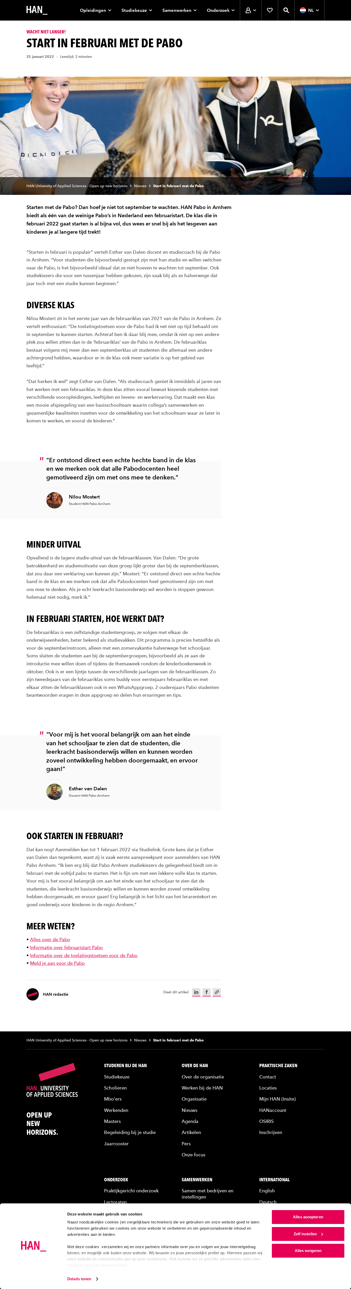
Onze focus (193, 1154)
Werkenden (116, 1110)
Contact (267, 1076)
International (274, 1180)
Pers (186, 1143)
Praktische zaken (278, 1065)
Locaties (268, 1088)
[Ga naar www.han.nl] (37, 10)
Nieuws (140, 186)
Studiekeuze (134, 10)
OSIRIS (266, 1121)
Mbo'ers (113, 1099)
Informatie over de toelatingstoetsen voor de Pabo (83, 955)
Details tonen (79, 1279)
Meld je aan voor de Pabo (57, 963)
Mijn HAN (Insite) (277, 1099)
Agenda (190, 1121)
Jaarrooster (116, 1143)
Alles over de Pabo (50, 939)
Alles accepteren (308, 1217)
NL (311, 10)
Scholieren (115, 1088)
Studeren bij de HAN (125, 1065)
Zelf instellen (305, 1234)
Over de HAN (195, 1065)
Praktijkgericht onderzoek (131, 1190)
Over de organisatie (203, 1076)
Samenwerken (176, 10)
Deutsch (268, 1202)
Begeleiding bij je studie (130, 1132)
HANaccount (272, 1110)
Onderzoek (218, 10)
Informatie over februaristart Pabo (66, 947)
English (267, 1190)
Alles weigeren (308, 1250)
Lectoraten (115, 1202)
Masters (112, 1121)
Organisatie (194, 1099)
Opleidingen (93, 10)
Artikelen (191, 1132)
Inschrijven (270, 1132)
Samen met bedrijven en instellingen (207, 1193)
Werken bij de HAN (202, 1088)
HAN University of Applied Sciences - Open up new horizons (76, 186)
